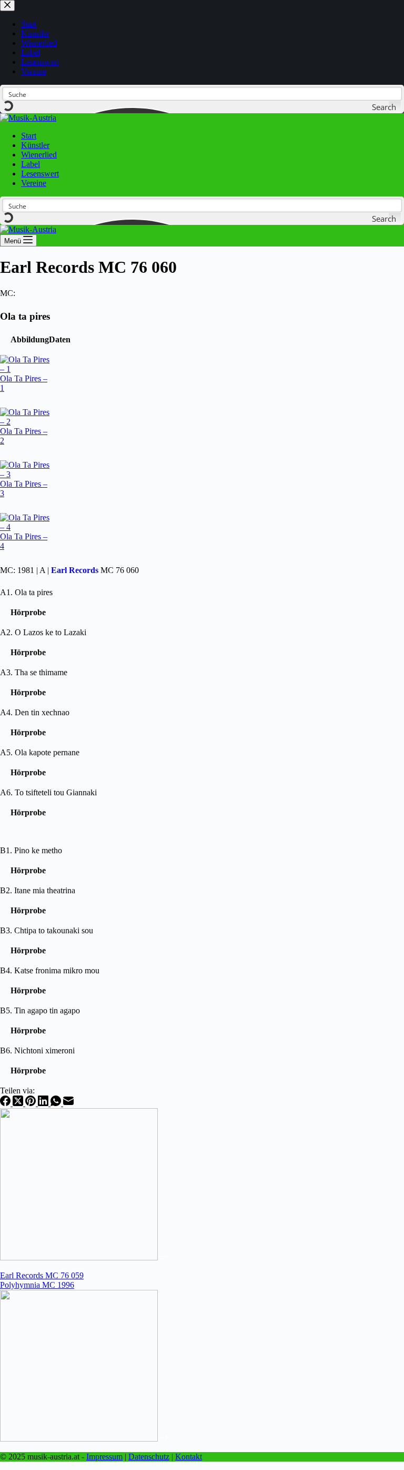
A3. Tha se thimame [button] (33, 672)
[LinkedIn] (44, 1103)
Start (28, 135)
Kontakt (188, 1456)
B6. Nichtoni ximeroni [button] (37, 1050)
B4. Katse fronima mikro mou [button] (49, 970)
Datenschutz (148, 1456)
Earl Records (74, 570)
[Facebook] (6, 1103)
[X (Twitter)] (19, 1103)
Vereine (33, 183)
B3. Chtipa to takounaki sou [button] (46, 930)
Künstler (35, 145)
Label (30, 164)
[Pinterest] (31, 1103)
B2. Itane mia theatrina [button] (37, 890)
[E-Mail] (68, 1103)
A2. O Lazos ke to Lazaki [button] (43, 632)
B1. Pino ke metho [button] (31, 850)
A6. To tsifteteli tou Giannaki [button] (48, 792)
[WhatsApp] (56, 1103)
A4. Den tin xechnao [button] (34, 712)
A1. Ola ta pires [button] (26, 592)
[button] (30, 339)
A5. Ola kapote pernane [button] (39, 752)
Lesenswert (40, 173)
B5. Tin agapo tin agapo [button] (40, 1010)
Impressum (104, 1456)
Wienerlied (39, 154)
